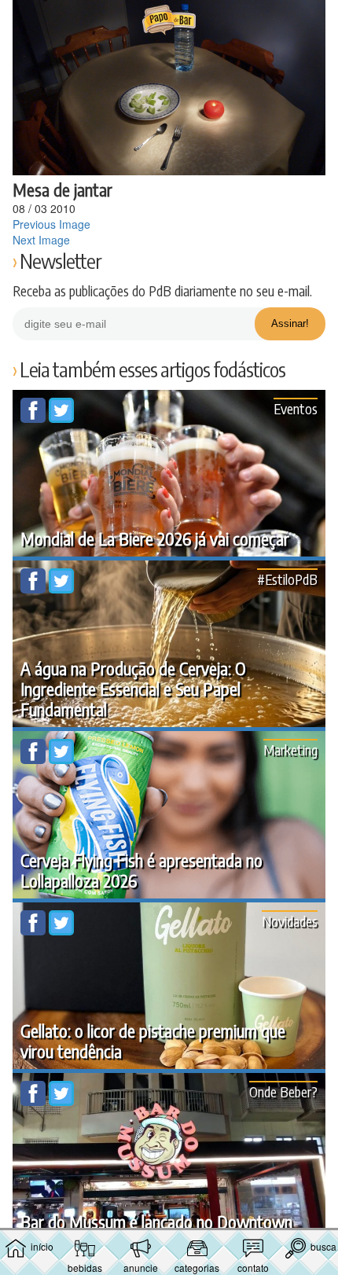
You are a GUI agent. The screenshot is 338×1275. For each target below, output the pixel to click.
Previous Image (51, 224)
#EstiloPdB (287, 579)
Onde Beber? (283, 1091)
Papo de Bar (169, 20)
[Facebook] (34, 418)
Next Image (41, 240)
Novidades (290, 921)
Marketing (290, 749)
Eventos (296, 408)
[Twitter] (61, 418)
